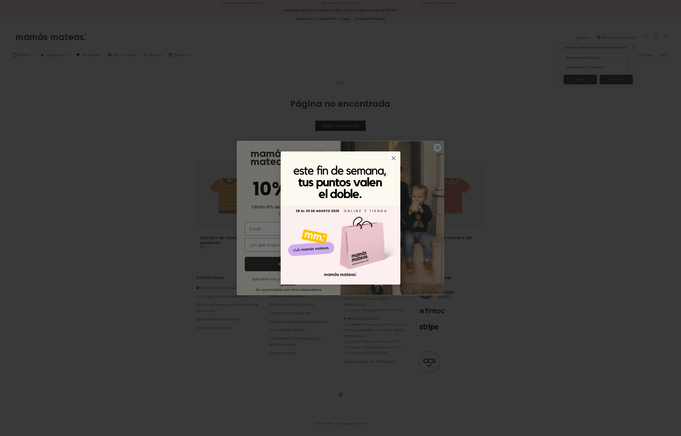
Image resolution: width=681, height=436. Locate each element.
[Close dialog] (393, 158)
